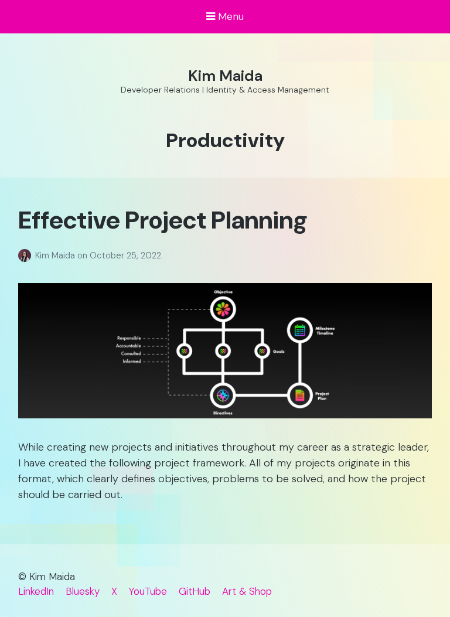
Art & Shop (247, 591)
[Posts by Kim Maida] (26, 255)
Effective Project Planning (163, 220)
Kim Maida (225, 76)
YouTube (148, 591)
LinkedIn (36, 591)
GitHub (194, 591)
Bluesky (83, 591)
